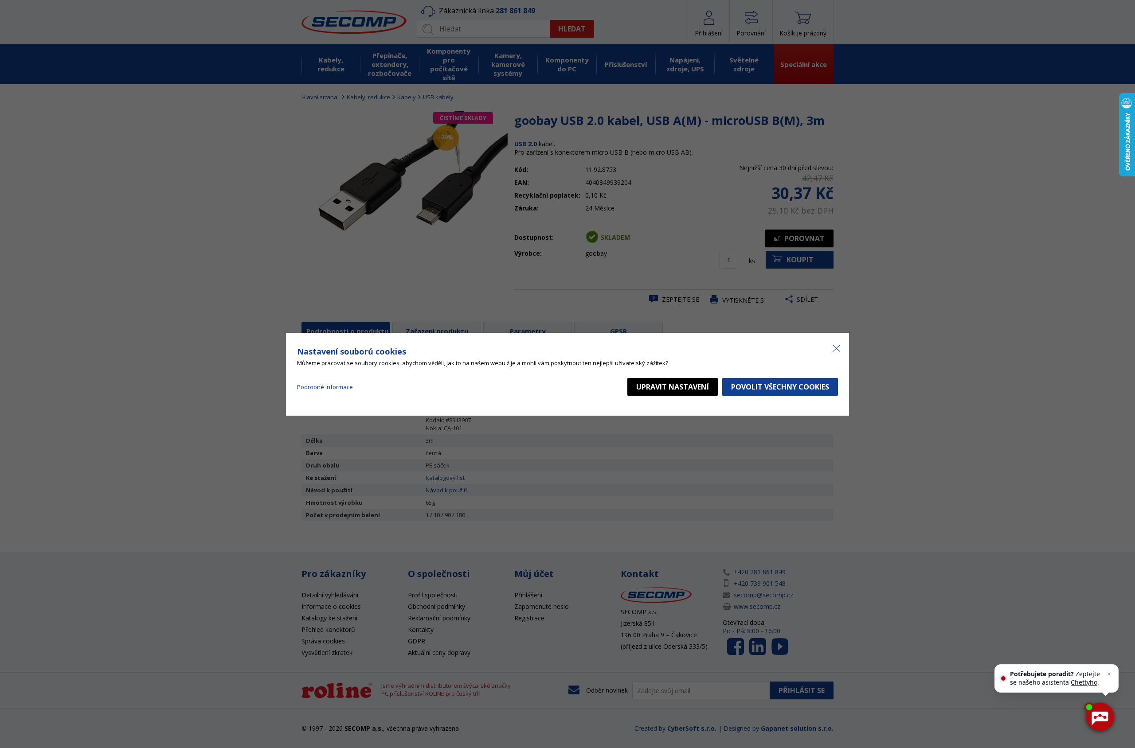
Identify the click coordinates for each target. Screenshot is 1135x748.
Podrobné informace (325, 387)
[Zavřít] (1109, 674)
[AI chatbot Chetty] (1099, 716)
